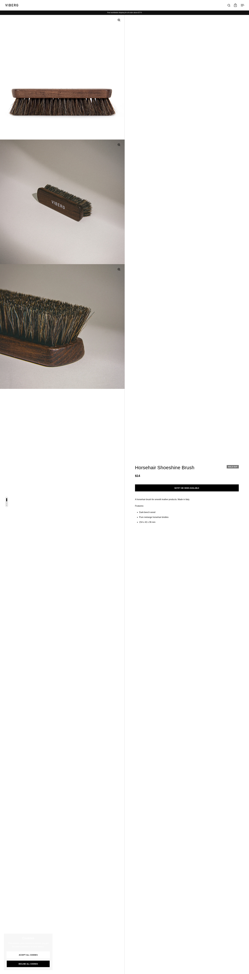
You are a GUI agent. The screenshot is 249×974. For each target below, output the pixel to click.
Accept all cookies (28, 955)
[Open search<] (229, 5)
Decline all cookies (28, 964)
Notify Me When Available (186, 488)
